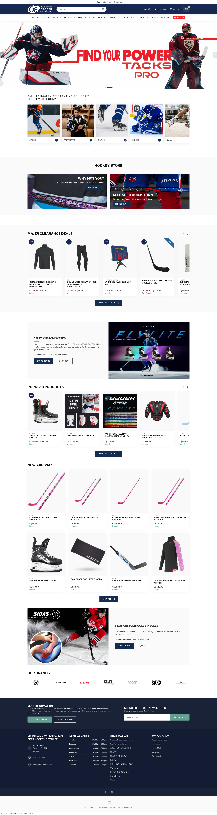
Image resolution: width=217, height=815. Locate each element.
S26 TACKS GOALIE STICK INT (126, 581)
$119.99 (143, 646)
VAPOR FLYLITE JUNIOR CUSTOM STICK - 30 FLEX (116, 435)
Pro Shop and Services (119, 744)
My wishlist (156, 748)
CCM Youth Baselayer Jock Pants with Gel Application (82, 284)
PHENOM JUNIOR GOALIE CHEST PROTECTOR (154, 436)
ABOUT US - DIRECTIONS (120, 748)
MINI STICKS (179, 17)
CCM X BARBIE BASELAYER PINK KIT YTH (169, 582)
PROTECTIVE (83, 17)
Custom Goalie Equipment (81, 435)
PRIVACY (114, 752)
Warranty (114, 768)
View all (107, 599)
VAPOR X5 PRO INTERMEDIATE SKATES (44, 436)
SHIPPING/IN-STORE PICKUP (121, 764)
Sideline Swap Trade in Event (122, 740)
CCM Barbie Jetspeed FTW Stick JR (85, 518)
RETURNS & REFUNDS (119, 772)
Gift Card (165, 17)
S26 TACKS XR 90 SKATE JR (42, 581)
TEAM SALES (126, 17)
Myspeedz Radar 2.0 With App (118, 283)
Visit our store (65, 719)
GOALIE (56, 17)
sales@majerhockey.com (42, 764)
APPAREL (113, 17)
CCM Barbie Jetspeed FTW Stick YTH (43, 518)
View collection (107, 303)
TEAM (112, 780)
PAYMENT (114, 760)
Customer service (40, 719)
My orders (156, 744)
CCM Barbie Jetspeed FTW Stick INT (126, 518)
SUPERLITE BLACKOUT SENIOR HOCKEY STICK (157, 282)
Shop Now (64, 361)
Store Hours (43, 361)
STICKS (35, 17)
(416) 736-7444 (39, 757)
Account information (160, 740)
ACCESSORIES (99, 17)
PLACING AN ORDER (118, 756)
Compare (155, 752)
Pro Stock (69, 17)
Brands (154, 17)
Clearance (142, 17)
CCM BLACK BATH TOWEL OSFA (86, 579)
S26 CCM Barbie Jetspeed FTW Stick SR (170, 518)
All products (157, 756)
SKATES (45, 17)
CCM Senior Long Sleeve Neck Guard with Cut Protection (42, 284)
